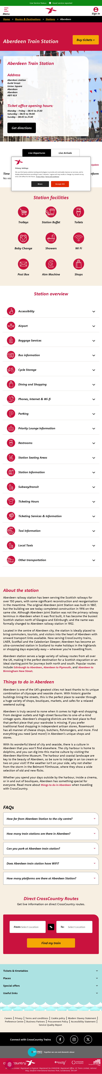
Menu (6, 13)
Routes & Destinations (28, 19)
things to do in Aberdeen (56, 785)
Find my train (51, 943)
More (40, 184)
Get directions (22, 128)
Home (6, 19)
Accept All (60, 184)
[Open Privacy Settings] (9, 1064)
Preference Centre (14, 1021)
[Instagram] (74, 1039)
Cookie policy (58, 1018)
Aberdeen (65, 19)
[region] (51, 174)
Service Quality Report (50, 1024)
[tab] (51, 818)
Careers (8, 1018)
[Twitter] (88, 1039)
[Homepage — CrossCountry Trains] (51, 10)
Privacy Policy (40, 176)
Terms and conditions (36, 1018)
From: (17, 926)
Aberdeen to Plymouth (57, 667)
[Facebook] (60, 1039)
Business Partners (35, 1021)
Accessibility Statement (83, 1021)
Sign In (96, 13)
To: (62, 926)
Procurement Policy (58, 1021)
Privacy (18, 1018)
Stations (50, 19)
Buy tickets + (86, 40)
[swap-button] (51, 927)
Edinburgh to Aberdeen (28, 667)
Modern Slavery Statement (82, 1018)
